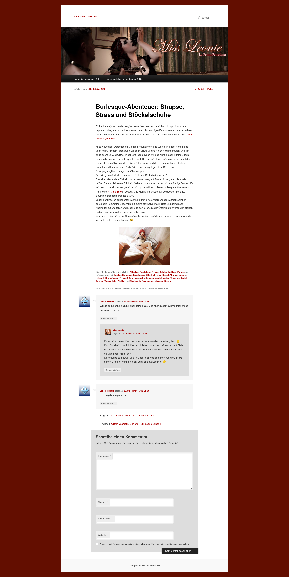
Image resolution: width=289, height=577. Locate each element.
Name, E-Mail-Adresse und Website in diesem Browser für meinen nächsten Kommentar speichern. (145, 543)
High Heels (156, 274)
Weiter (211, 88)
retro (142, 277)
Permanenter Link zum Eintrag (156, 280)
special (158, 277)
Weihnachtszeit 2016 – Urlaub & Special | (133, 415)
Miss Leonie (135, 280)
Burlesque (127, 274)
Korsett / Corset (170, 274)
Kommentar (104, 455)
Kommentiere (108, 318)
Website (102, 534)
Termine (99, 280)
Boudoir (117, 274)
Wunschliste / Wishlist (114, 280)
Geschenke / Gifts (141, 274)
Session (150, 277)
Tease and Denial (178, 277)
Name (103, 502)
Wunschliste (115, 191)
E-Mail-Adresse (105, 518)
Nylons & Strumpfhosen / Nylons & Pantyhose (117, 277)
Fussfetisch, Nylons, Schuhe (153, 271)
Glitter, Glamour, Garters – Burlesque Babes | (136, 423)
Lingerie (182, 274)
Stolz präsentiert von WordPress (144, 565)
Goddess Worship (176, 271)
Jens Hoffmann (107, 301)
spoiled (166, 277)
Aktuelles (134, 271)
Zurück (199, 88)
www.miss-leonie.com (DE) (87, 78)
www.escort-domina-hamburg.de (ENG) (124, 78)
